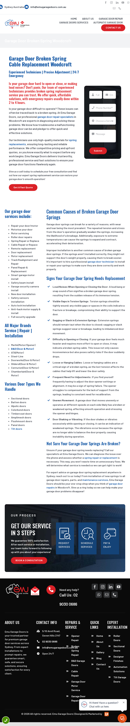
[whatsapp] (128, 2)
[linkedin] (117, 2)
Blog (98, 658)
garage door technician (101, 261)
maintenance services (95, 479)
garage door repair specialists (55, 116)
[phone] (120, 8)
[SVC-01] (17, 20)
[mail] (114, 8)
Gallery (100, 652)
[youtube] (123, 2)
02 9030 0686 (49, 641)
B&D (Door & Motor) (22, 348)
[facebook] (105, 2)
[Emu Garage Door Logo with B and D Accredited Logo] (23, 584)
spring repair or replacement (100, 457)
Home (99, 635)
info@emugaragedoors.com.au (48, 6)
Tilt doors (16, 428)
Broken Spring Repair (75, 650)
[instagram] (111, 2)
